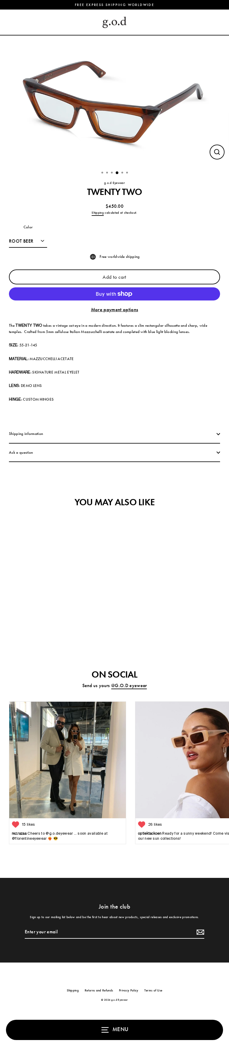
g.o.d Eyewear (114, 183)
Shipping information (26, 433)
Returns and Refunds (99, 990)
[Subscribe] (199, 932)
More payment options (114, 309)
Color (28, 227)
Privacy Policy (128, 990)
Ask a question (21, 452)
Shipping (98, 212)
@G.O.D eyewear (129, 686)
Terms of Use (153, 990)
